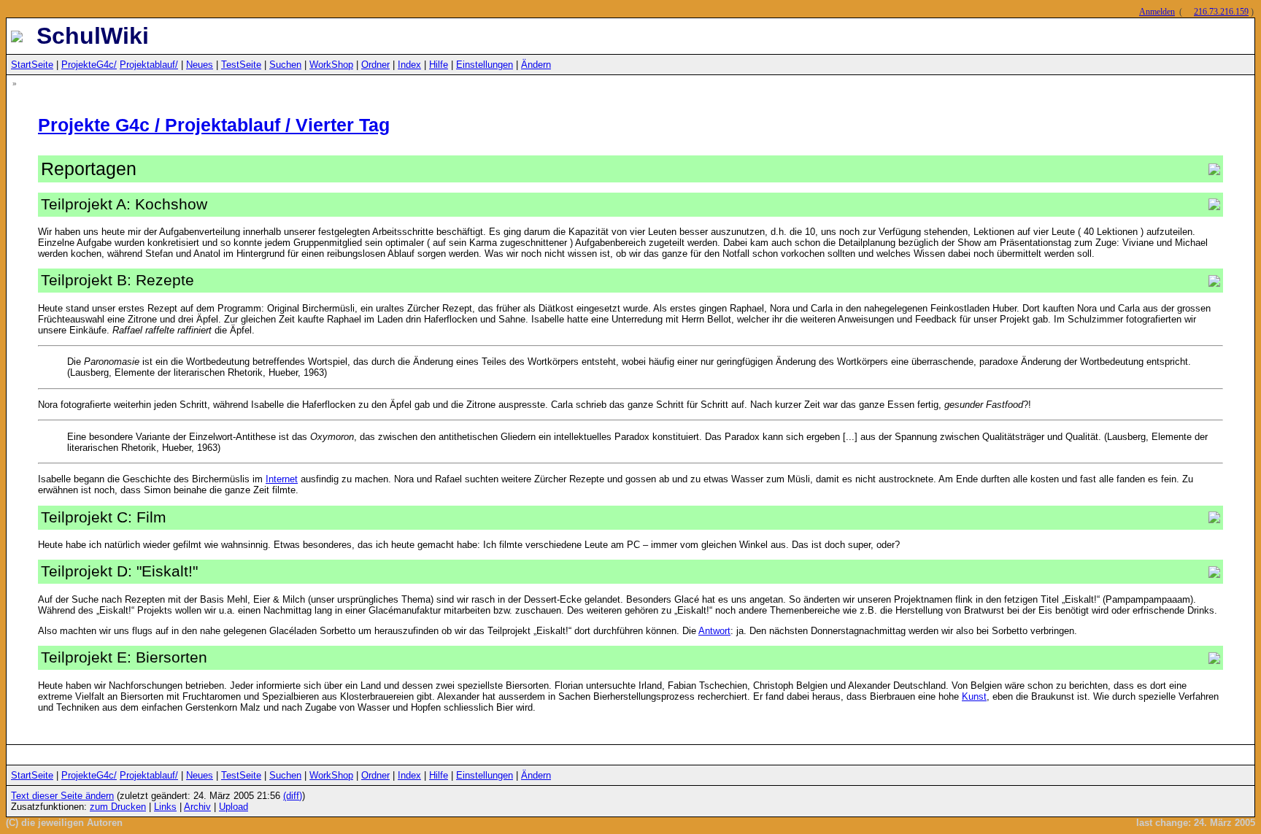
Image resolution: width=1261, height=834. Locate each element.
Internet (282, 479)
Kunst (974, 696)
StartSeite (32, 64)
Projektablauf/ (149, 64)
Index (409, 64)
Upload (233, 806)
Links (165, 806)
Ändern (536, 64)
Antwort (714, 630)
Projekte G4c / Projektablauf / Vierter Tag (214, 125)
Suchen (285, 64)
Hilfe (438, 64)
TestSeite (241, 64)
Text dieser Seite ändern (62, 795)
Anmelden (1157, 12)
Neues (199, 64)
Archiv (197, 806)
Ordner (375, 64)
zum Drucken (118, 806)
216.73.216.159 (1221, 12)
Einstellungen (484, 64)
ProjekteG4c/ (89, 64)
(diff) (292, 795)
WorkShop (331, 64)
